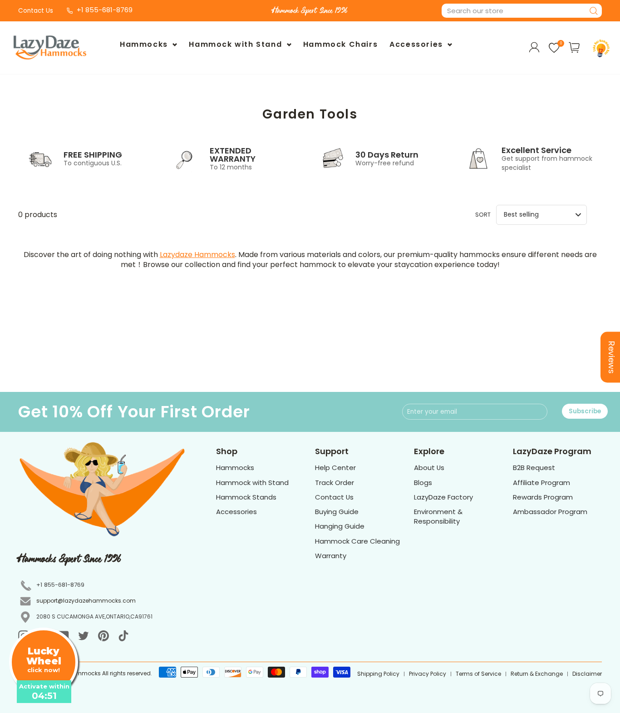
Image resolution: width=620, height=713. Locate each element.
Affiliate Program (541, 482)
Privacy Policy (427, 674)
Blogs (423, 482)
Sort (483, 214)
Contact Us (35, 10)
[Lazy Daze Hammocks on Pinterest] (103, 635)
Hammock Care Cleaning (357, 541)
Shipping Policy (378, 674)
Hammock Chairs (340, 44)
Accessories (417, 44)
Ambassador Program (550, 511)
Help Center (335, 467)
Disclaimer (587, 674)
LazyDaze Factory (443, 497)
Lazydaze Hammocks (197, 254)
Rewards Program (543, 497)
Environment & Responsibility (438, 516)
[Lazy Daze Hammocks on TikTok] (123, 635)
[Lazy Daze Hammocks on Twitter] (83, 635)
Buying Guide (337, 511)
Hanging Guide (339, 526)
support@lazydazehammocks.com (86, 600)
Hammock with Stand (236, 44)
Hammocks (145, 44)
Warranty (330, 555)
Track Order (334, 482)
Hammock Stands (246, 497)
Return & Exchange (537, 674)
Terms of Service (478, 674)
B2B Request (534, 467)
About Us (429, 467)
